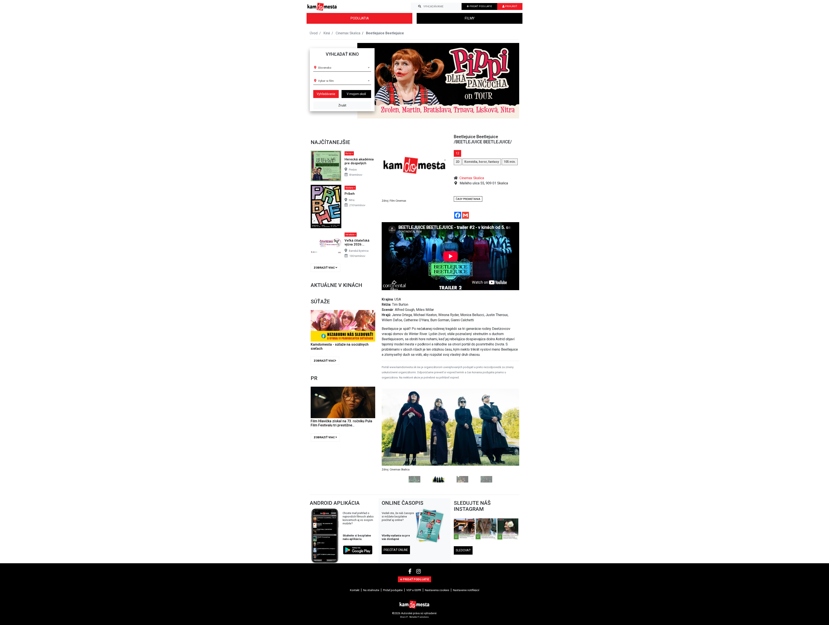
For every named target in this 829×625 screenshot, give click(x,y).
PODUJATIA (359, 18)
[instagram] (418, 571)
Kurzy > (349, 153)
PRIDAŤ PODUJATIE (480, 6)
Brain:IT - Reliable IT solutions (414, 617)
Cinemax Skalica (348, 33)
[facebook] (410, 571)
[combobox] (343, 68)
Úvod (314, 33)
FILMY (470, 18)
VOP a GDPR (413, 590)
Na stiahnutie (371, 590)
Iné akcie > (350, 234)
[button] (507, 81)
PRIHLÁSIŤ (511, 6)
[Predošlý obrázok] (392, 436)
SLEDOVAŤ (463, 550)
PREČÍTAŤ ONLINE (396, 550)
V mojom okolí (356, 94)
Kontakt (354, 590)
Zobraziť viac (324, 267)
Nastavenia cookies (437, 590)
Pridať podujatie (393, 590)
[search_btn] (419, 6)
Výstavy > (350, 188)
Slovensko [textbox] (324, 67)
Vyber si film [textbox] (326, 80)
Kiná (326, 33)
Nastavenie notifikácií (466, 590)
